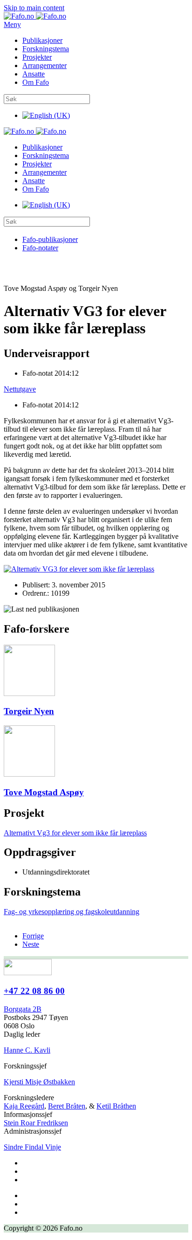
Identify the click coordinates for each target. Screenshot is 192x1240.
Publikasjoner (42, 40)
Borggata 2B (22, 1009)
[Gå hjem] (35, 16)
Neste (30, 944)
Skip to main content (34, 8)
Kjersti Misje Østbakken (39, 1082)
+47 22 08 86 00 (34, 991)
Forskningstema (45, 49)
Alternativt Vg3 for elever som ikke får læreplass (75, 833)
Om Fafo (35, 82)
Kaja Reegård (24, 1106)
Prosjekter (37, 57)
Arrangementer (44, 65)
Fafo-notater (40, 248)
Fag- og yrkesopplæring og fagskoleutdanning (71, 912)
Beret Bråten (66, 1106)
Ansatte (33, 74)
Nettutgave (20, 389)
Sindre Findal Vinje (32, 1147)
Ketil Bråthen (116, 1106)
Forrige (33, 936)
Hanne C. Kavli (27, 1050)
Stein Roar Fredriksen (36, 1123)
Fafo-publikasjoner (50, 239)
